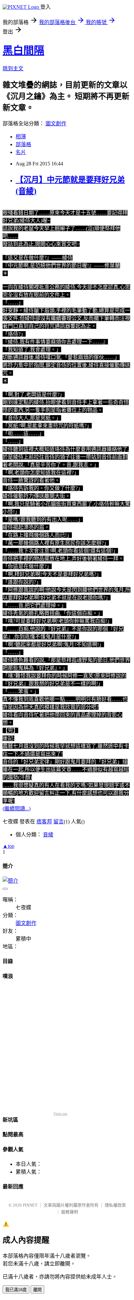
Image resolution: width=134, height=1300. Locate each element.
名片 (21, 152)
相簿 (21, 136)
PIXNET (30, 1205)
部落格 (23, 144)
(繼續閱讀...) (17, 808)
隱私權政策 (115, 1205)
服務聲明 (69, 1211)
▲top (8, 846)
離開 (37, 1289)
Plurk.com (60, 1113)
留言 (58, 821)
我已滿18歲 (16, 1289)
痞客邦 (44, 821)
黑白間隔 (23, 50)
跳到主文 (13, 68)
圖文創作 (56, 123)
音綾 (48, 834)
